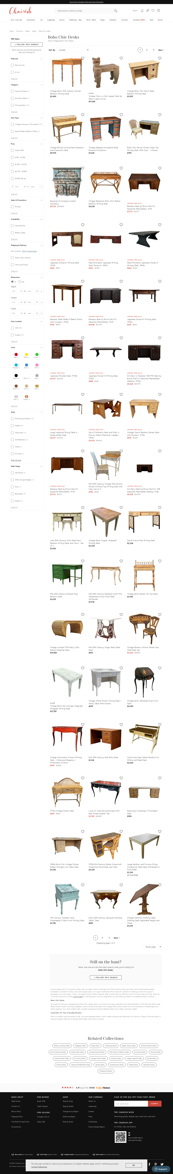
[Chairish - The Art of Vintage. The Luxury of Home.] (20, 11)
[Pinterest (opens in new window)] (155, 1163)
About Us (92, 1101)
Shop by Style (68, 1101)
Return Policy (16, 1111)
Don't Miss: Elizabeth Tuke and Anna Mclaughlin (86, 2)
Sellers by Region (69, 1117)
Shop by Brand (68, 1106)
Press (90, 1117)
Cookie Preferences (39, 1166)
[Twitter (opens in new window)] (162, 1163)
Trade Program (42, 1106)
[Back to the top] (167, 1159)
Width (13, 308)
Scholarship (93, 1122)
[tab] (26, 65)
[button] (153, 11)
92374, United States (29, 251)
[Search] (115, 11)
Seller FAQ (41, 1122)
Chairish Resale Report (97, 1127)
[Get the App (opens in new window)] (120, 1137)
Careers (91, 1111)
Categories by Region (71, 1111)
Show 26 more (16, 460)
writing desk (78, 997)
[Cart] (158, 11)
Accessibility (16, 1127)
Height (14, 297)
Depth (13, 286)
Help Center (15, 1101)
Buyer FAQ (41, 1101)
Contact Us (15, 1106)
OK (133, 1165)
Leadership (93, 1106)
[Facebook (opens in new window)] (149, 1163)
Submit (154, 1104)
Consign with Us (43, 1117)
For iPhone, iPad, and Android (125, 1127)
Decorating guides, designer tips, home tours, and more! (134, 1116)
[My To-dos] (142, 11)
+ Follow (26, 44)
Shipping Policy (17, 1117)
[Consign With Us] (147, 11)
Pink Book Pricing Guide (20, 1122)
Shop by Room (68, 1122)
